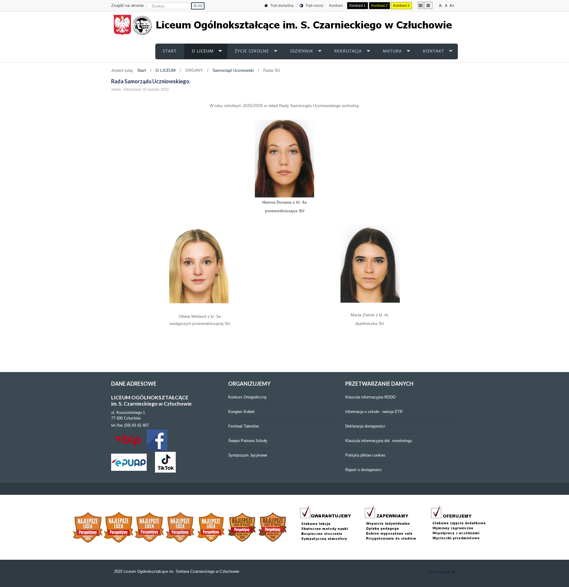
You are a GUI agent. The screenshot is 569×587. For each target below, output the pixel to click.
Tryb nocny (314, 6)
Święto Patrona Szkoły (247, 440)
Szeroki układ (428, 5)
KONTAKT (433, 51)
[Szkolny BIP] (129, 440)
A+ (452, 6)
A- (441, 6)
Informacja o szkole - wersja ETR (373, 411)
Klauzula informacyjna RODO (370, 397)
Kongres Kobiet (241, 411)
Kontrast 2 (379, 6)
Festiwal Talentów (243, 426)
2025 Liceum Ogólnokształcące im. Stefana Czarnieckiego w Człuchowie (176, 571)
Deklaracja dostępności (365, 426)
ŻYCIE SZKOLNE (252, 51)
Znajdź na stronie (127, 5)
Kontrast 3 (401, 6)
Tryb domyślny (281, 6)
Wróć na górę (439, 572)
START (170, 51)
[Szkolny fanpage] (157, 440)
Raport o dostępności (363, 470)
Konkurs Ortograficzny (247, 397)
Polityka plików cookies (365, 455)
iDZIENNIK (301, 51)
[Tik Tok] (165, 462)
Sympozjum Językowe (247, 455)
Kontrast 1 (357, 6)
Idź (199, 5)
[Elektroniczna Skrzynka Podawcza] (129, 462)
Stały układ (420, 5)
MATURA (392, 51)
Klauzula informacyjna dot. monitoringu (378, 440)
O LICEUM (203, 51)
